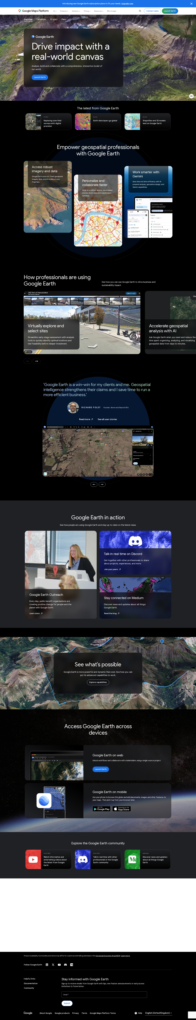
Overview (28, 19)
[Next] (102, 484)
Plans (64, 19)
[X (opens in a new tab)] (53, 964)
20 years (53, 19)
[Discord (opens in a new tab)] (65, 964)
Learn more (125, 956)
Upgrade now (127, 4)
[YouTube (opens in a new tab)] (59, 964)
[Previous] (94, 484)
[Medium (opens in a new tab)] (71, 964)
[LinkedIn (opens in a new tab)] (47, 964)
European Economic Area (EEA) (108, 956)
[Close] (191, 3)
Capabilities (41, 19)
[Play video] (191, 96)
